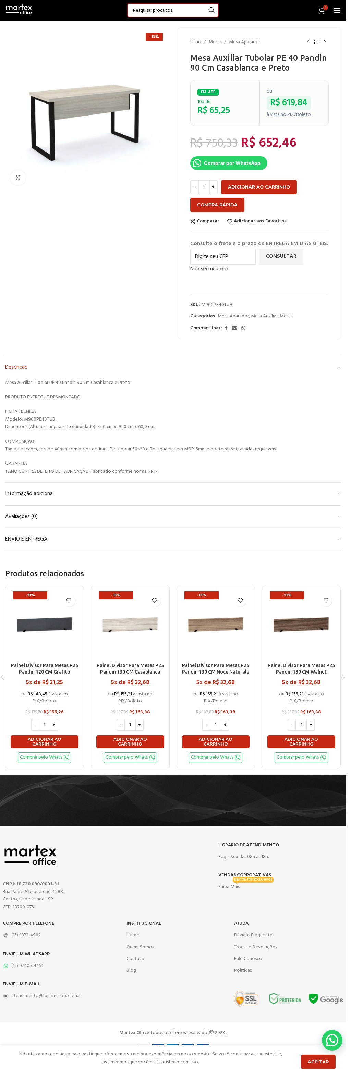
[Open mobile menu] (337, 10)
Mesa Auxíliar (264, 316)
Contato (135, 959)
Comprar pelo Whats (41, 757)
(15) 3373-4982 (26, 935)
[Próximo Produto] (324, 42)
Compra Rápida (217, 204)
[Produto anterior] (308, 42)
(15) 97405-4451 (27, 966)
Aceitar (318, 1061)
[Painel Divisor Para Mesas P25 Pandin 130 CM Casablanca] (130, 625)
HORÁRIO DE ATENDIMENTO (248, 845)
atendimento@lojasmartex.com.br (46, 996)
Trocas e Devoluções (255, 947)
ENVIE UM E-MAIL (21, 984)
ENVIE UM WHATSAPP (26, 954)
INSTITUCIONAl (143, 924)
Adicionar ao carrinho (259, 187)
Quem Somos (140, 947)
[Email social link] (234, 329)
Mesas (215, 42)
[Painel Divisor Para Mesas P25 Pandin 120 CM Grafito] (44, 625)
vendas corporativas (244, 875)
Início (195, 42)
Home (132, 935)
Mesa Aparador (244, 42)
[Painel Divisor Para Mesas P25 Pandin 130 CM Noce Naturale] (216, 625)
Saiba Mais (245, 886)
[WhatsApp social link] (243, 329)
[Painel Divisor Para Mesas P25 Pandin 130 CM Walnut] (301, 625)
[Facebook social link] (226, 329)
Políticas (243, 970)
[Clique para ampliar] (18, 177)
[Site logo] (19, 10)
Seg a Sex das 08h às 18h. (243, 857)
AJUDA (241, 924)
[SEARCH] (211, 10)
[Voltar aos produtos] (316, 42)
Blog (131, 970)
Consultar (281, 256)
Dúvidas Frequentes (254, 935)
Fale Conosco (248, 959)
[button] (44, 742)
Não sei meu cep (209, 269)
